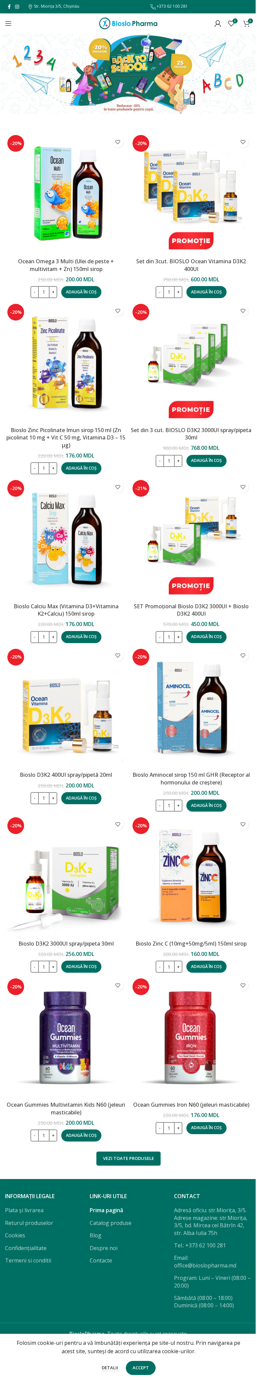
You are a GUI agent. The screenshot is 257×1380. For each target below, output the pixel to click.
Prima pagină (106, 1210)
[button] (81, 292)
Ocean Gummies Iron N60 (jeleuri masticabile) (191, 1104)
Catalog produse (111, 1223)
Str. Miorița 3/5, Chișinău (56, 6)
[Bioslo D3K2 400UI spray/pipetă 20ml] (66, 707)
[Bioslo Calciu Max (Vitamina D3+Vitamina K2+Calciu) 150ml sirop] (66, 539)
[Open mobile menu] (8, 23)
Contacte (101, 1260)
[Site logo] (128, 22)
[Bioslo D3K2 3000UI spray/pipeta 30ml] (66, 876)
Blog (95, 1235)
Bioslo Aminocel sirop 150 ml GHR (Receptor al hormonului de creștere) (191, 778)
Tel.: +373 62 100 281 (200, 1245)
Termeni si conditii (28, 1260)
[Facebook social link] (9, 6)
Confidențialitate (26, 1248)
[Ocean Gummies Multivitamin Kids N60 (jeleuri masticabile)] (66, 1037)
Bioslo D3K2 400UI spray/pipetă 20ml (66, 774)
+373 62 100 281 (172, 6)
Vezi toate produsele (128, 1158)
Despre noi (103, 1248)
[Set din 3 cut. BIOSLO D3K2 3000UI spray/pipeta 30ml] (191, 362)
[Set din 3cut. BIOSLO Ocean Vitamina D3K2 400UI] (191, 194)
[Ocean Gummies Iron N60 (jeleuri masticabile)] (191, 1037)
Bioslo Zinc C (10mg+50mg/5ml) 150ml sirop (191, 943)
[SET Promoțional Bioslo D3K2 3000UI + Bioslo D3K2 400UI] (191, 539)
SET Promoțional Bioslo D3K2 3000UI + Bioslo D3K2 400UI (191, 610)
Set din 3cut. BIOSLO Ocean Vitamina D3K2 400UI (191, 265)
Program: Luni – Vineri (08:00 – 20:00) (212, 1281)
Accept (141, 1368)
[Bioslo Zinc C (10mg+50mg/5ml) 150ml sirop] (191, 876)
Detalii (110, 1368)
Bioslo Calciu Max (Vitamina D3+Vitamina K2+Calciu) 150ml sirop (66, 610)
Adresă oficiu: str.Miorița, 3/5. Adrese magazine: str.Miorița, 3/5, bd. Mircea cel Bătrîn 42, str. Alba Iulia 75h (210, 1221)
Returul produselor (29, 1223)
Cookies (15, 1235)
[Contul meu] (218, 23)
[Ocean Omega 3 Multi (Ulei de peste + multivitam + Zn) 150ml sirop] (66, 194)
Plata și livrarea (24, 1210)
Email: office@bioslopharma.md (205, 1261)
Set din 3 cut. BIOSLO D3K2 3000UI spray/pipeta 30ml (191, 433)
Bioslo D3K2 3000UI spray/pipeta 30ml (66, 943)
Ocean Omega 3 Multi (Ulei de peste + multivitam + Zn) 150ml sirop (66, 265)
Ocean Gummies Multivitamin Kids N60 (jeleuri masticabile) (66, 1108)
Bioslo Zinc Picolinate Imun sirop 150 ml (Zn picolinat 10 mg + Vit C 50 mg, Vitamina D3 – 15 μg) (65, 437)
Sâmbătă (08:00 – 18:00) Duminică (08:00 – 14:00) (204, 1301)
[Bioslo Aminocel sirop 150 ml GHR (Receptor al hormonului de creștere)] (191, 707)
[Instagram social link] (17, 6)
